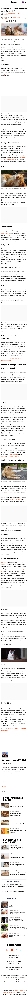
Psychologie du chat (20, 5)
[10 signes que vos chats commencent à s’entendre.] (5, 816)
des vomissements (13, 454)
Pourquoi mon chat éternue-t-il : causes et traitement (13, 886)
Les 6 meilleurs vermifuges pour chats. (10, 893)
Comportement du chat (7, 5)
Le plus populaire (13, 845)
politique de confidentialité (14, 967)
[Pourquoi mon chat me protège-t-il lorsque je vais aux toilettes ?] (5, 875)
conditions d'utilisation (20, 990)
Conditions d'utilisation (14, 963)
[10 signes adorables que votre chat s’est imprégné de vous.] (5, 808)
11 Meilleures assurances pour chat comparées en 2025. (13, 889)
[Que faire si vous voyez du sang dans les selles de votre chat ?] (5, 858)
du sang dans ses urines (16, 499)
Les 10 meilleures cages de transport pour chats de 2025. (14, 891)
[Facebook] (16, 950)
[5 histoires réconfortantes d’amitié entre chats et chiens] (5, 850)
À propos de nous (14, 955)
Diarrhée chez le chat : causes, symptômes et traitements (14, 884)
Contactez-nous (14, 957)
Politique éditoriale (14, 969)
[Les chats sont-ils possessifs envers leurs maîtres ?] (5, 867)
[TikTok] (20, 950)
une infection (8, 492)
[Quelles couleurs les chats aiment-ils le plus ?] (5, 833)
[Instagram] (7, 950)
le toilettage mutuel (12, 235)
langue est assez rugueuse (10, 74)
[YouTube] (11, 950)
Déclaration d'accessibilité (14, 961)
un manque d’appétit (13, 456)
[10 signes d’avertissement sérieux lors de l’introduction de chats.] (5, 825)
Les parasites (4, 562)
